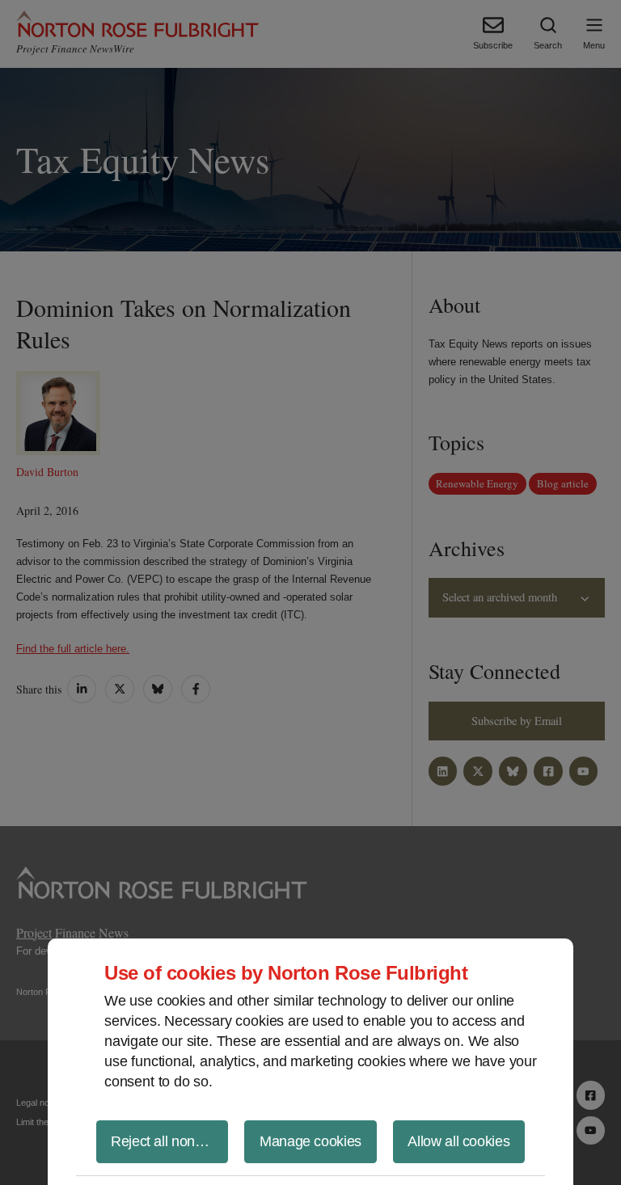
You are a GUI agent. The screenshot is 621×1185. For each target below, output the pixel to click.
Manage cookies (310, 1141)
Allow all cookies (458, 1141)
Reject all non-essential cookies (169, 1141)
